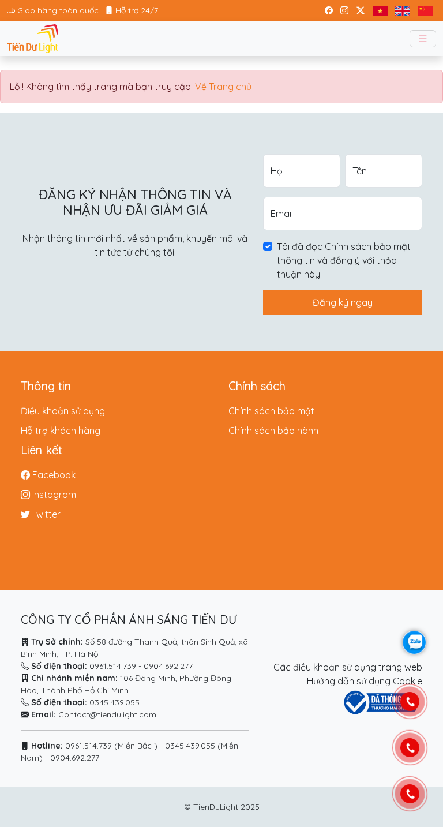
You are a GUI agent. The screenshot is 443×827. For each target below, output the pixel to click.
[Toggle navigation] (423, 39)
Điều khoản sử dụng (63, 411)
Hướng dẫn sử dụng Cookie (364, 681)
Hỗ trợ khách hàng (60, 430)
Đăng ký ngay (343, 302)
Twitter (46, 514)
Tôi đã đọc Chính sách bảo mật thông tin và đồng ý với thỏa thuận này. (344, 260)
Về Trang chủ (223, 86)
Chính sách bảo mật (271, 411)
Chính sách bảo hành (273, 430)
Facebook (54, 475)
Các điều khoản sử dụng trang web (347, 667)
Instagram (54, 494)
